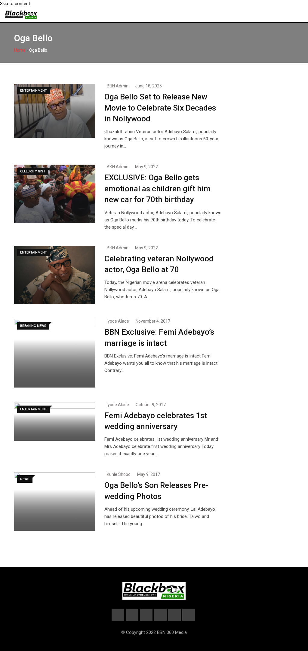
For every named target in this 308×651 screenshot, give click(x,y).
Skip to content (15, 3)
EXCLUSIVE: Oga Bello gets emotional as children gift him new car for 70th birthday (157, 188)
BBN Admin (117, 86)
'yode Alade (118, 321)
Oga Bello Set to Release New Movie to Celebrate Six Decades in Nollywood (160, 107)
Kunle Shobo (119, 474)
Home (20, 50)
